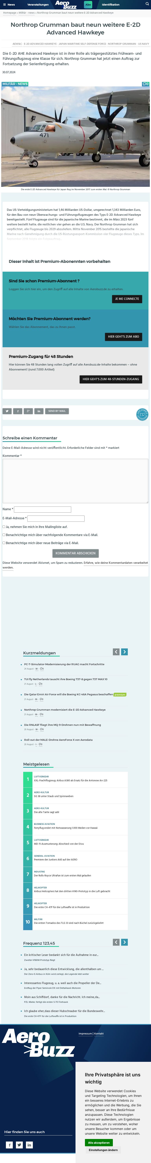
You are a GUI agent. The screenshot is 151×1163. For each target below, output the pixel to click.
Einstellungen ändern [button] (103, 1150)
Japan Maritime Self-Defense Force (82, 44)
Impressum (86, 1034)
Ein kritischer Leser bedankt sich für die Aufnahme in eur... (61, 955)
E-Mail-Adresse (15, 518)
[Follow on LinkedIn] (29, 1145)
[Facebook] (17, 411)
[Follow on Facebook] (9, 1145)
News (11, 4)
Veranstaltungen (38, 4)
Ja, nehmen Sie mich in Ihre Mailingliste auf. (36, 527)
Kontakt (99, 1034)
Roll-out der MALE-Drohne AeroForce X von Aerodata (58, 739)
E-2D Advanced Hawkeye (40, 44)
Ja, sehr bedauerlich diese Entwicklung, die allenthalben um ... (64, 969)
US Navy (143, 44)
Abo (88, 4)
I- (36, 744)
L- (36, 684)
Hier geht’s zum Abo (123, 336)
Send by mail (57, 411)
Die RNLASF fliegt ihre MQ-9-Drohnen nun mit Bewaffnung (62, 724)
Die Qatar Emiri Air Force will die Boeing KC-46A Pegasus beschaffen (74, 694)
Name (8, 509)
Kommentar (12, 456)
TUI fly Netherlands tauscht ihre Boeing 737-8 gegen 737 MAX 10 (65, 679)
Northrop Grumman (122, 44)
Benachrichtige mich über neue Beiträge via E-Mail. (42, 543)
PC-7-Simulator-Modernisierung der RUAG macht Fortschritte (64, 664)
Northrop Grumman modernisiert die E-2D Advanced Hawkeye (65, 709)
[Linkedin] (38, 411)
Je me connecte (127, 299)
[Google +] (28, 411)
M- (37, 669)
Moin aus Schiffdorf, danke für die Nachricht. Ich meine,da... (62, 997)
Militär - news (27, 13)
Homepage (9, 13)
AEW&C (17, 44)
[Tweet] (19, 1145)
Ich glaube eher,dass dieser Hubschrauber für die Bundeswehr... (64, 1011)
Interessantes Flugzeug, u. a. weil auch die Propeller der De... (62, 983)
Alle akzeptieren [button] (99, 1142)
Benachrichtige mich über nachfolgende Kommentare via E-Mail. (52, 535)
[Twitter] (7, 411)
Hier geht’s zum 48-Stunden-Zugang (111, 379)
